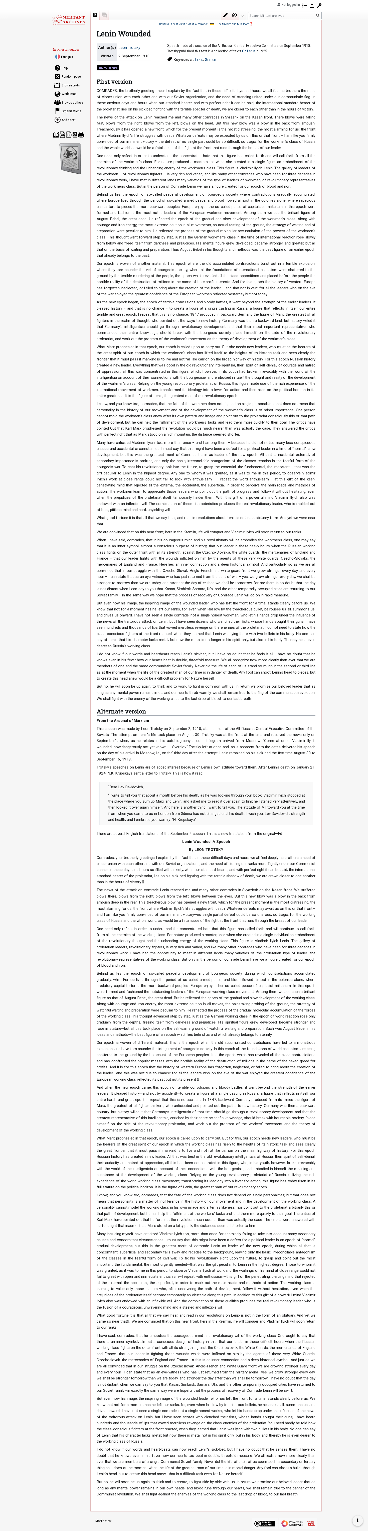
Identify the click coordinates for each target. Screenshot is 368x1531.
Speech (210, 59)
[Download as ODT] (69, 135)
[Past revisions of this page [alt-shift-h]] (234, 15)
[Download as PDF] (62, 135)
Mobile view (103, 1521)
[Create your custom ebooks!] (70, 159)
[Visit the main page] (68, 20)
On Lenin (248, 51)
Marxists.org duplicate (234, 24)
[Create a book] (56, 135)
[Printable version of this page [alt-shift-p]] (81, 135)
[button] (242, 15)
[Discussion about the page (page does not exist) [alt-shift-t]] (104, 15)
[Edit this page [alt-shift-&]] (225, 15)
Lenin (199, 59)
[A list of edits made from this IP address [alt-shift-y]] (304, 5)
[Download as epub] (75, 135)
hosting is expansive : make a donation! (184, 24)
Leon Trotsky (129, 47)
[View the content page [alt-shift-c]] (95, 15)
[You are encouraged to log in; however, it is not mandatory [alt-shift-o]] (311, 5)
